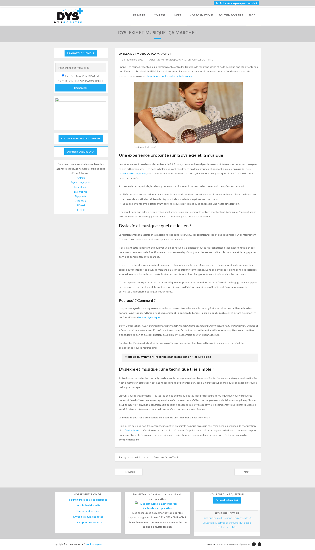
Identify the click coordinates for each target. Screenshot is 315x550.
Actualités (154, 59)
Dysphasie (81, 200)
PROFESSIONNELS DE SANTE (197, 59)
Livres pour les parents (88, 522)
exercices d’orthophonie (132, 173)
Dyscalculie (80, 186)
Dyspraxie (80, 196)
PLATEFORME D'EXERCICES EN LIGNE (80, 138)
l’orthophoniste (133, 430)
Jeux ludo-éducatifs (88, 505)
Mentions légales (93, 544)
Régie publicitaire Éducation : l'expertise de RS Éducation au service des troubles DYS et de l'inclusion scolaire (227, 522)
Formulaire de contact (227, 500)
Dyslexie (80, 177)
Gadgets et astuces (88, 510)
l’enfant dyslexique (149, 317)
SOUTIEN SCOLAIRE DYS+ (80, 151)
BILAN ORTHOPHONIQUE (80, 53)
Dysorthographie (80, 182)
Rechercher (80, 87)
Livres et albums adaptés (88, 516)
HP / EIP (80, 209)
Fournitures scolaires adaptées (88, 499)
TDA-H (81, 205)
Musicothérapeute (170, 59)
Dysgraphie (80, 191)
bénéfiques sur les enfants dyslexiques (169, 75)
